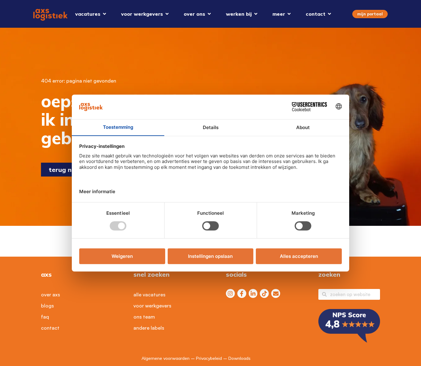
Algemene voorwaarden (165, 358)
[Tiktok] (264, 293)
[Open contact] (329, 14)
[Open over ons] (209, 14)
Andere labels (148, 328)
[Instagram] (230, 293)
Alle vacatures (149, 294)
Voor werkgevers (152, 306)
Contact (50, 328)
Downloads (239, 358)
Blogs (47, 306)
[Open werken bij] (255, 14)
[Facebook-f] (241, 293)
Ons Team (144, 317)
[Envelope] (275, 293)
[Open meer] (289, 14)
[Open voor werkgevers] (167, 14)
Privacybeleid (209, 358)
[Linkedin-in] (253, 293)
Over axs (50, 294)
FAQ (45, 317)
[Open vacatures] (104, 14)
